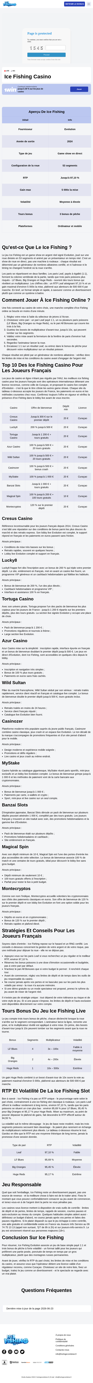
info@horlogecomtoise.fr (66, 1354)
